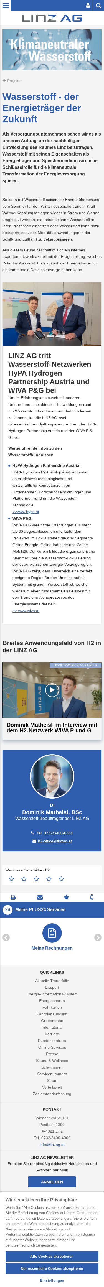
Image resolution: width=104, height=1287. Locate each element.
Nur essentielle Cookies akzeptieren (52, 1268)
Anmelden (52, 1182)
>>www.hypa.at (25, 511)
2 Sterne (24, 879)
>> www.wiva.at (25, 610)
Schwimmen (52, 1067)
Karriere (52, 1034)
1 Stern (11, 879)
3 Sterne (36, 879)
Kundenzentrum (52, 1040)
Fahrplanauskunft (52, 1014)
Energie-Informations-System (52, 994)
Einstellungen (52, 1280)
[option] (52, 937)
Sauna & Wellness (52, 1060)
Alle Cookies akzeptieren (51, 1256)
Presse (52, 1054)
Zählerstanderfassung (52, 1094)
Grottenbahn (52, 1020)
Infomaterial (52, 1027)
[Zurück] (6, 937)
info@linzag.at (52, 1144)
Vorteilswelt (52, 1087)
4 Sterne (49, 879)
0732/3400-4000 (55, 1138)
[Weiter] (98, 937)
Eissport (52, 987)
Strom (52, 1080)
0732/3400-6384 (58, 833)
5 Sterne (61, 879)
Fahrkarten (52, 1007)
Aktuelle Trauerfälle (52, 980)
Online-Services (52, 1047)
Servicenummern (52, 1074)
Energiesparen (52, 1000)
